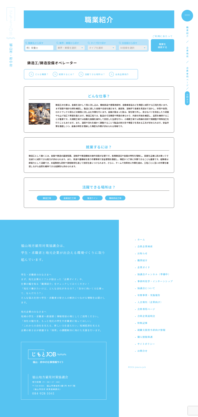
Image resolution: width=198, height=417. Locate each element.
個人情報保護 (145, 337)
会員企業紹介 (122, 74)
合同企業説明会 (146, 316)
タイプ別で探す (98, 43)
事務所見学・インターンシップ (155, 281)
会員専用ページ (187, 77)
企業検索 (187, 52)
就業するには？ (67, 74)
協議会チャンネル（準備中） (154, 274)
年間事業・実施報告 (148, 295)
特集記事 (142, 323)
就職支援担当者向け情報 (151, 330)
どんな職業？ (42, 74)
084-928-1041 (43, 393)
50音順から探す (129, 43)
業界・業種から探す (69, 43)
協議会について (146, 288)
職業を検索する (162, 45)
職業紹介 (187, 32)
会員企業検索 (145, 246)
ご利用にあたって (162, 36)
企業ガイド (143, 267)
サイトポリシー (146, 344)
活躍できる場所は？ (95, 74)
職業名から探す (35, 43)
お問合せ (187, 98)
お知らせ (142, 253)
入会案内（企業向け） (150, 302)
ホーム (141, 239)
